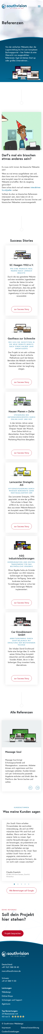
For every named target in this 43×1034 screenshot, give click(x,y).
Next (38, 788)
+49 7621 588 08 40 (10, 967)
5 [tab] (28, 884)
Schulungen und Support (12, 1000)
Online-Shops (7, 996)
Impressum (6, 1027)
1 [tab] (14, 884)
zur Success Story (21, 309)
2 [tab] (18, 884)
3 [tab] (21, 884)
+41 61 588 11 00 (9, 981)
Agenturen (6, 1004)
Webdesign (6, 992)
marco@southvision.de (11, 971)
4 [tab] (25, 884)
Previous (30, 788)
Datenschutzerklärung (30, 1027)
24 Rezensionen (8, 1013)
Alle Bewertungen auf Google (21, 890)
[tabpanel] (21, 850)
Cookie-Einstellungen (10, 1031)
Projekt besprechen (13, 933)
